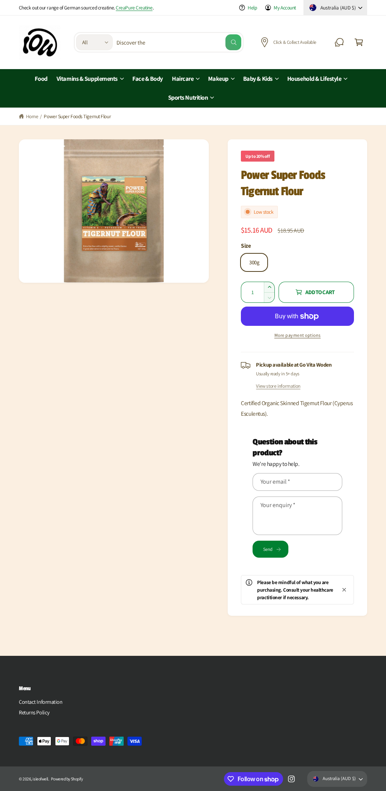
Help (252, 7)
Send (267, 549)
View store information (278, 385)
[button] (359, 42)
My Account (285, 7)
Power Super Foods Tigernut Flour (77, 116)
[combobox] (179, 42)
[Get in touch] (339, 42)
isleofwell (40, 779)
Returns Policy (34, 712)
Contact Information (40, 701)
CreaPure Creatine (134, 7)
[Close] (344, 589)
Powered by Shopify (67, 779)
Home (32, 116)
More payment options (297, 335)
